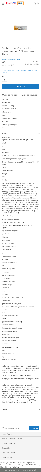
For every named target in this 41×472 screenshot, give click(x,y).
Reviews (4, 410)
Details (4, 133)
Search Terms (7, 434)
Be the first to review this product (11, 59)
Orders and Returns (9, 443)
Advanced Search (8, 452)
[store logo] (15, 3)
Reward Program (8, 457)
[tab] (20, 133)
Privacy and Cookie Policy (12, 439)
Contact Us (6, 448)
